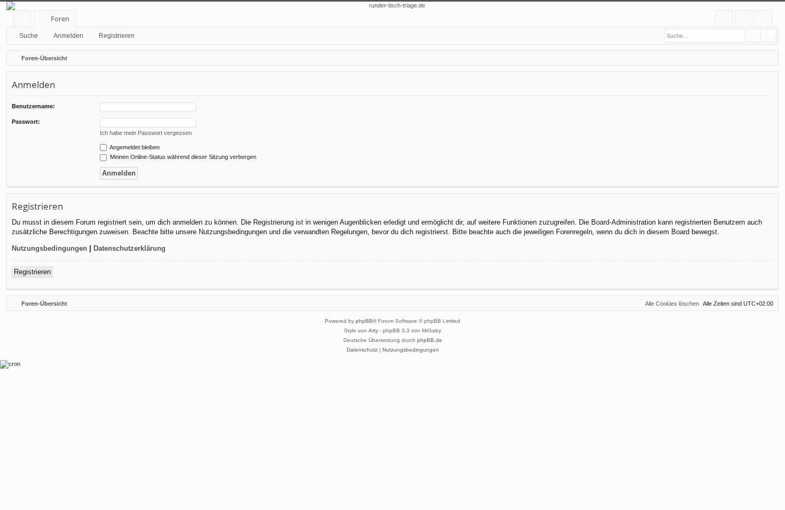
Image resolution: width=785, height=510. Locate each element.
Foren (60, 18)
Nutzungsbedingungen (49, 248)
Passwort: (26, 121)
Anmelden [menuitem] (746, 20)
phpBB (364, 321)
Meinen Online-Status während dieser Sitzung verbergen (182, 157)
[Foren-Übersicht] (392, 6)
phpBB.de (429, 340)
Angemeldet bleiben (134, 147)
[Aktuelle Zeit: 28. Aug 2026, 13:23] (768, 58)
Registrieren (117, 35)
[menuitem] (724, 19)
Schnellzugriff (24, 20)
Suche (28, 35)
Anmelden (68, 35)
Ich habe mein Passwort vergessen (146, 133)
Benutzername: (33, 106)
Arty (373, 330)
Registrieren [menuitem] (765, 20)
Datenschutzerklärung (129, 248)
